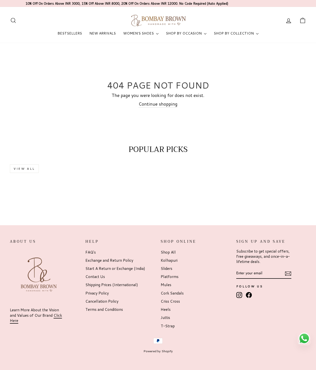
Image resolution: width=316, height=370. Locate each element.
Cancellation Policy (101, 301)
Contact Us (95, 276)
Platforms (169, 276)
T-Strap (168, 326)
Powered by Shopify (158, 351)
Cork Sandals (172, 293)
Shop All (168, 252)
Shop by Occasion (184, 33)
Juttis (165, 317)
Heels (166, 309)
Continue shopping (158, 104)
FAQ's (90, 252)
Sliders (166, 268)
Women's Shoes (139, 33)
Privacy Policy (97, 293)
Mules (166, 284)
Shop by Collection (234, 33)
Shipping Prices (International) (111, 284)
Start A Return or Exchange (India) (115, 268)
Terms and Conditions (104, 309)
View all (24, 168)
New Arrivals (102, 33)
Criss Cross (170, 301)
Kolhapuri (169, 260)
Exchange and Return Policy (109, 260)
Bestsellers (70, 33)
